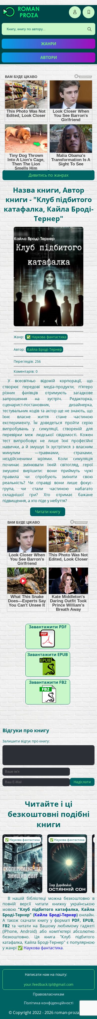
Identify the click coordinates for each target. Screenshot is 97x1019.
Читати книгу (47, 511)
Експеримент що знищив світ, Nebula (19, 844)
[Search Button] (90, 29)
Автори (48, 57)
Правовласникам (48, 994)
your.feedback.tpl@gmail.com (48, 984)
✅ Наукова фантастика (46, 337)
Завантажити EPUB (47, 654)
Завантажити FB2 (47, 682)
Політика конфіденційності (48, 1002)
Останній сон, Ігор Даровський (65, 842)
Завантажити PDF (48, 627)
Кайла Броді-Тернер (44, 349)
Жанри (48, 43)
